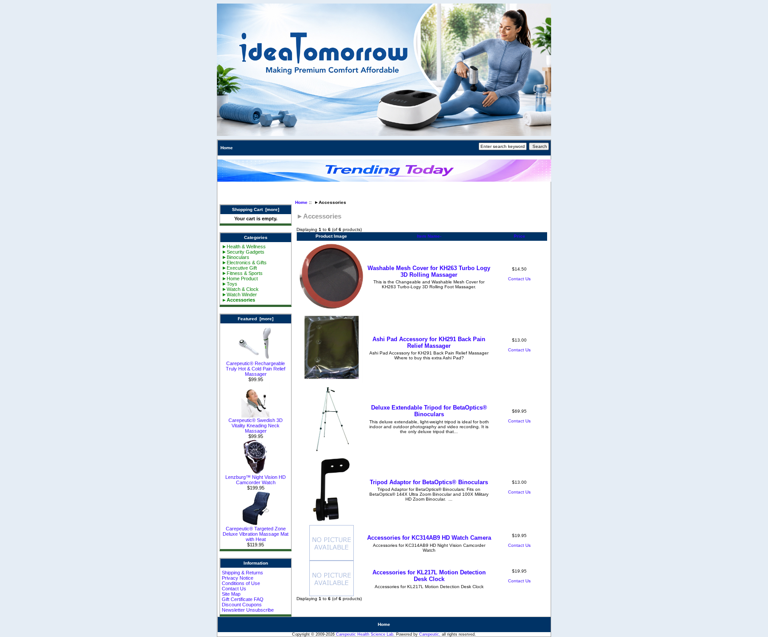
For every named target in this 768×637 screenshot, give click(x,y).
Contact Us (234, 588)
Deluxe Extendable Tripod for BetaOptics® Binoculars (429, 411)
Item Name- (429, 236)
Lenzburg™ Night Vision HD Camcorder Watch (255, 479)
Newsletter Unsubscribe (248, 610)
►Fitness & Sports (242, 273)
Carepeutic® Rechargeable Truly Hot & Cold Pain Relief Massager (255, 369)
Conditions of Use (241, 583)
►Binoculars (235, 257)
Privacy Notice (237, 578)
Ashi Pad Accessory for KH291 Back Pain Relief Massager (428, 342)
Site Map (231, 594)
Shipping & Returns (242, 572)
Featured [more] (255, 318)
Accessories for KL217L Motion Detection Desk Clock (429, 575)
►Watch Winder (239, 294)
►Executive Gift (239, 268)
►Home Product (240, 278)
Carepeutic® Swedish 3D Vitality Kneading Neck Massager (255, 426)
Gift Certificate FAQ (243, 599)
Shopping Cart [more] (255, 209)
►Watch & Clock (240, 289)
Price (519, 236)
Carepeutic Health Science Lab (364, 634)
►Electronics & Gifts (244, 262)
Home (226, 147)
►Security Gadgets (243, 252)
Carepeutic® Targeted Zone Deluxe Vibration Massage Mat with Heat (255, 534)
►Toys (229, 284)
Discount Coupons (242, 604)
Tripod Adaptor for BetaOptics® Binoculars (429, 482)
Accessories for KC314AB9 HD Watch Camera (429, 537)
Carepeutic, (429, 634)
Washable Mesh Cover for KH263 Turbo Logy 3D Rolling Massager (429, 271)
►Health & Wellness (244, 246)
